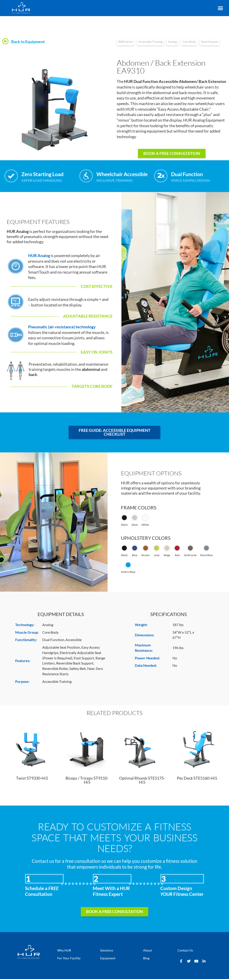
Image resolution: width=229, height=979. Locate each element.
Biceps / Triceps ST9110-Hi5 (87, 780)
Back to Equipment (28, 41)
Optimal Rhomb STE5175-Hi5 (142, 780)
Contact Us (185, 950)
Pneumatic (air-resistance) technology (62, 327)
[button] (220, 8)
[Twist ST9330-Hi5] (32, 748)
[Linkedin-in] (204, 961)
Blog (146, 958)
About (147, 950)
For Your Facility (69, 958)
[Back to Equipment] (5, 41)
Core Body (188, 42)
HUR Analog (39, 255)
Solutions (106, 950)
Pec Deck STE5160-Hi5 (197, 778)
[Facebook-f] (181, 961)
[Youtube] (196, 961)
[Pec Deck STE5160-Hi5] (197, 748)
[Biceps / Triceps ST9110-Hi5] (87, 748)
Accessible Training (150, 42)
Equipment (107, 958)
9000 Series (125, 42)
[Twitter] (188, 961)
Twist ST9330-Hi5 (32, 778)
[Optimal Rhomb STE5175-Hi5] (142, 748)
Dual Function (209, 42)
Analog (172, 42)
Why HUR (64, 950)
